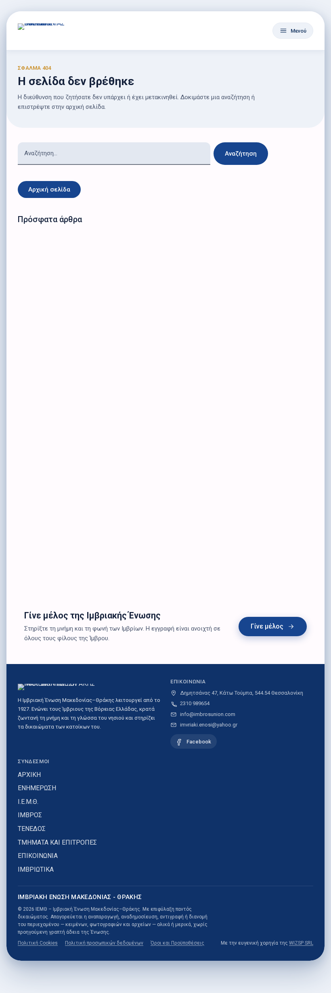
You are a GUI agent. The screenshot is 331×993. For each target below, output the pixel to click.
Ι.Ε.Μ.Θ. (28, 802)
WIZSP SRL (301, 943)
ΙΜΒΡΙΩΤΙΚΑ (36, 869)
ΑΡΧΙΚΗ (29, 775)
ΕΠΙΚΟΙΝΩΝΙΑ (38, 856)
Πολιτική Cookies (38, 943)
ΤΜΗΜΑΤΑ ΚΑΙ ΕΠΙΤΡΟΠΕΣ (57, 842)
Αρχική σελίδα (49, 189)
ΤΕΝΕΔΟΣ (32, 829)
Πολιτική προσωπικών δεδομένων (104, 943)
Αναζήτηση (241, 153)
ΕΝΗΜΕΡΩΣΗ (37, 788)
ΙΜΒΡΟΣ (30, 815)
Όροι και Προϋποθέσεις (177, 943)
